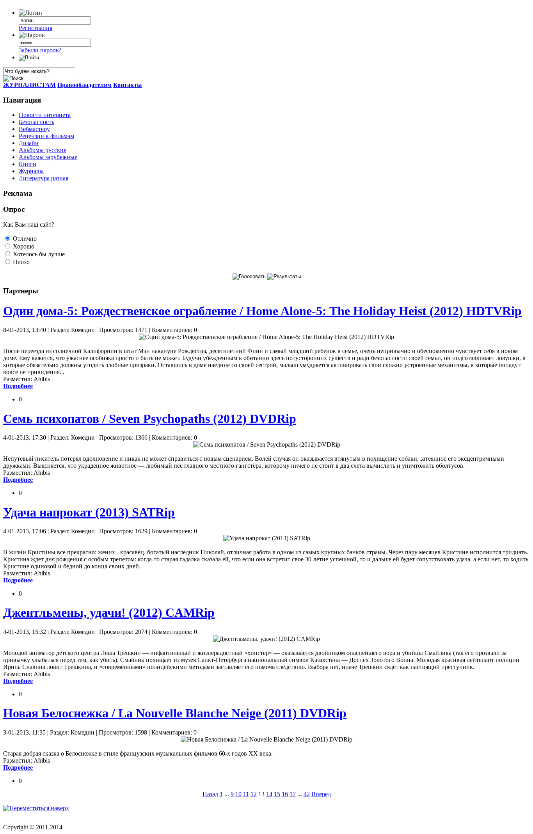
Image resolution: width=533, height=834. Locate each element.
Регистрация (35, 28)
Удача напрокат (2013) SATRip (89, 512)
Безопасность (36, 122)
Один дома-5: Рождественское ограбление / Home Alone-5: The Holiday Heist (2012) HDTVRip (262, 311)
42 (307, 794)
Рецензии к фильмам (46, 136)
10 (238, 794)
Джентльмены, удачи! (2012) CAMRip (109, 612)
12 (254, 794)
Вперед (321, 794)
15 (277, 794)
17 (293, 794)
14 (269, 794)
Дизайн (29, 143)
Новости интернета (45, 115)
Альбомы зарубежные (48, 157)
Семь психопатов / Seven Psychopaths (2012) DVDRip (149, 419)
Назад (210, 794)
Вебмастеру (34, 129)
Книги (27, 164)
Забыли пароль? (40, 50)
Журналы (31, 171)
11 (246, 794)
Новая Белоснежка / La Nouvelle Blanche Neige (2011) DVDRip (174, 713)
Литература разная (43, 178)
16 (285, 794)
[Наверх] (36, 808)
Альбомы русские (42, 150)
